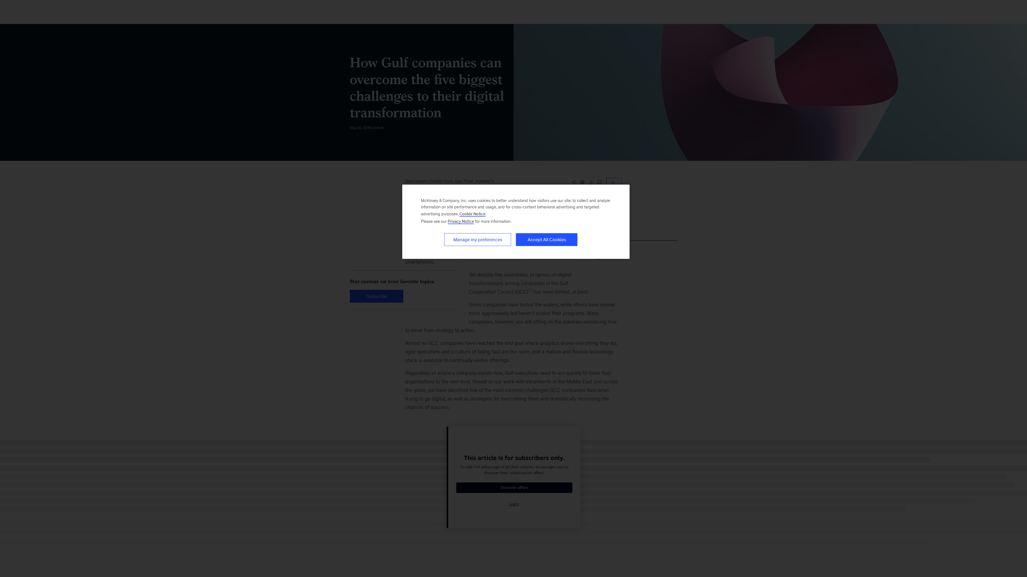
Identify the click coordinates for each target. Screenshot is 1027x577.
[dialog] (516, 222)
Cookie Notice (472, 214)
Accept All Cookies (547, 239)
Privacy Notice (461, 221)
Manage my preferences (477, 239)
